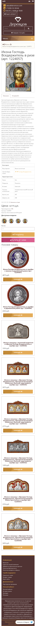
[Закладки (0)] (33, 1)
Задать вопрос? (11, 14)
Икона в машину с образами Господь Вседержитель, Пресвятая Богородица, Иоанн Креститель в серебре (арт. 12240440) (18, 538)
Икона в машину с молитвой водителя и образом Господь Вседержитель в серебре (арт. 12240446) (18, 344)
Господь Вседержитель (24, 172)
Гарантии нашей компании (11, 564)
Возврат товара (7, 577)
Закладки (5, 593)
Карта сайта (6, 579)
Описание (6, 96)
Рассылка (5, 595)
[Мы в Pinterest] (4, 1)
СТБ (12, 209)
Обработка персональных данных (12, 566)
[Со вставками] (18, 221)
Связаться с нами (8, 575)
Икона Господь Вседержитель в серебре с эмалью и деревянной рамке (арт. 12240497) (18, 270)
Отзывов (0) (15, 96)
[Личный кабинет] (30, 1)
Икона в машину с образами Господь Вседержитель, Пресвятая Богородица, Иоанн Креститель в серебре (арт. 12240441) (18, 499)
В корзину (19, 234)
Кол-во (3, 226)
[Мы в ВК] (3, 1)
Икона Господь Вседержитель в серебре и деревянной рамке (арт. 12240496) (18, 307)
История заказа (7, 591)
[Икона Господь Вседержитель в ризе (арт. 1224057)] (18, 76)
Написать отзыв (15, 202)
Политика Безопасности (10, 568)
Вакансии (5, 562)
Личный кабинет (7, 589)
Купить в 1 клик (18, 240)
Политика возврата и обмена (11, 570)
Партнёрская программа (10, 584)
